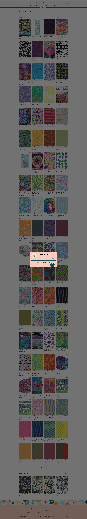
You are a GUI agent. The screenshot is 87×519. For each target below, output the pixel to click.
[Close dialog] (55, 252)
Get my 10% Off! (43, 260)
